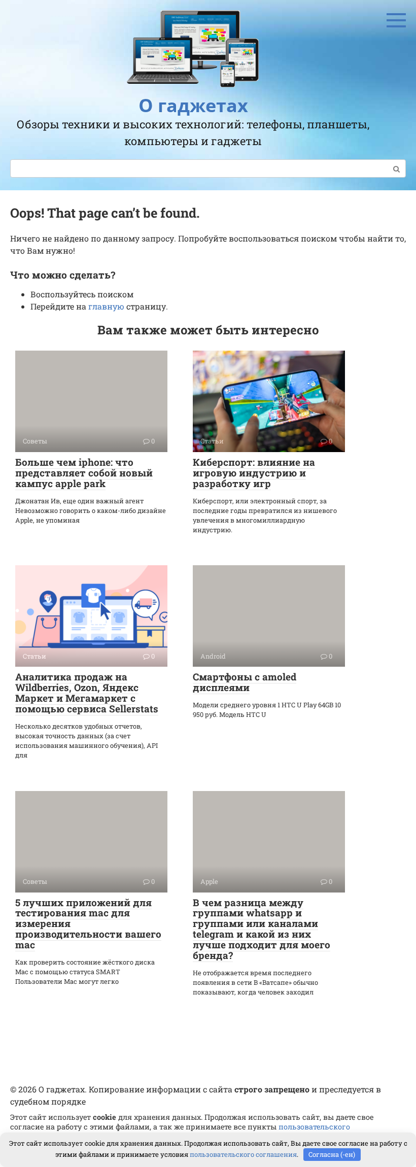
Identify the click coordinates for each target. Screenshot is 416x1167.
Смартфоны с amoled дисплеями (244, 682)
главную (106, 306)
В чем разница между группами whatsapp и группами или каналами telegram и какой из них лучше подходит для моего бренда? (261, 929)
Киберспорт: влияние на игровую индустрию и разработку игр (254, 473)
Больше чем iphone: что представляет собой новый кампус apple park (84, 473)
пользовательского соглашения (243, 1154)
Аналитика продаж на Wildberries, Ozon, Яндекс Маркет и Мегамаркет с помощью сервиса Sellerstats (86, 692)
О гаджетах (193, 105)
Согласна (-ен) (331, 1154)
